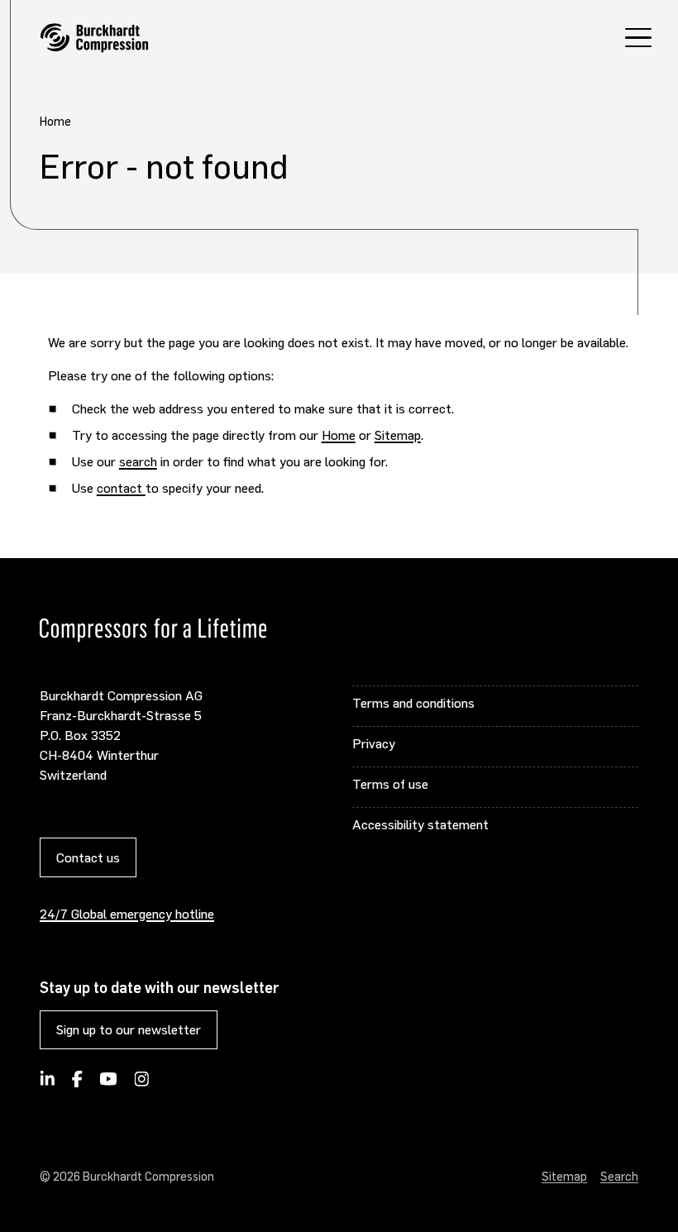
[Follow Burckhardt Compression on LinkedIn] (47, 1084)
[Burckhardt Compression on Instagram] (141, 1084)
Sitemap (398, 434)
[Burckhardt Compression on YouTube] (108, 1084)
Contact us (88, 857)
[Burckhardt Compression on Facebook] (77, 1084)
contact (121, 487)
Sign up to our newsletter (128, 1029)
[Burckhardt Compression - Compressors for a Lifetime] (94, 38)
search (138, 460)
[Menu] (638, 40)
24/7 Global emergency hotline (127, 913)
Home (339, 434)
